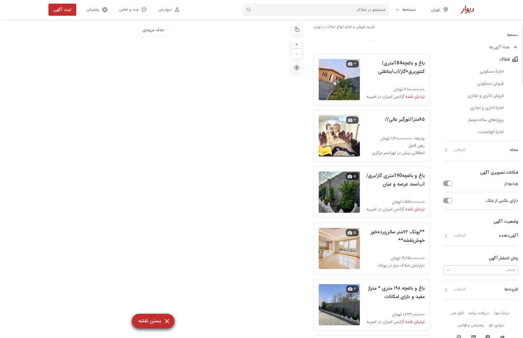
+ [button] (296, 43)
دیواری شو (496, 325)
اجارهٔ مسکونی (492, 71)
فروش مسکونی (490, 83)
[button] (132, 10)
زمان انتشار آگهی (503, 258)
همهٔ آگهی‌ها (499, 47)
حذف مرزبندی (153, 30)
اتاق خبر (458, 313)
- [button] (297, 53)
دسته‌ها (409, 9)
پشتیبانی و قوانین (470, 325)
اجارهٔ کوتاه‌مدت (491, 132)
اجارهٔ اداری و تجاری (487, 107)
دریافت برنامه (479, 313)
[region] (153, 178)
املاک (505, 59)
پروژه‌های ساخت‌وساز (486, 119)
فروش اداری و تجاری (486, 95)
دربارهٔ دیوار (502, 313)
